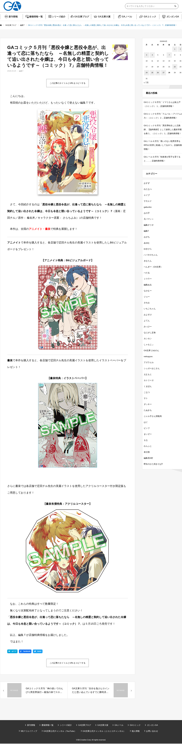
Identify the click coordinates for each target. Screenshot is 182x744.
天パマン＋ (149, 219)
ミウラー (148, 279)
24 (146, 72)
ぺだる (147, 273)
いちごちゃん (150, 308)
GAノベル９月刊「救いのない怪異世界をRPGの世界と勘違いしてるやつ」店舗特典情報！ (163, 145)
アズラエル (149, 362)
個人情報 (136, 731)
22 (175, 67)
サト (146, 398)
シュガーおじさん (152, 368)
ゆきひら (148, 249)
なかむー (148, 291)
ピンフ (147, 428)
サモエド (148, 201)
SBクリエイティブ (29, 731)
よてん (147, 320)
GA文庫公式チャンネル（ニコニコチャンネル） (104, 731)
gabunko (148, 207)
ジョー (147, 297)
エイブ (147, 195)
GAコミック (150, 16)
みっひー (148, 326)
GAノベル (127, 16)
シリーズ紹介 (59, 16)
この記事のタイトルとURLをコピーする (67, 83)
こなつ (147, 392)
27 (163, 72)
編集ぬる (148, 285)
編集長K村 (148, 458)
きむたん (148, 261)
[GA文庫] (12, 6)
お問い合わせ (152, 731)
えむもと (148, 374)
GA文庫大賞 (104, 16)
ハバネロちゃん (151, 255)
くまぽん (148, 386)
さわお (147, 302)
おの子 (147, 213)
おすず (147, 183)
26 (158, 72)
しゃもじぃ (149, 344)
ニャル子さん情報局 (153, 416)
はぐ (146, 422)
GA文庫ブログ (81, 16)
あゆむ (147, 243)
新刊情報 (13, 16)
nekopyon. (148, 356)
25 (152, 72)
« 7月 (146, 82)
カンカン (148, 338)
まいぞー (148, 434)
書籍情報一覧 (36, 16)
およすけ (148, 314)
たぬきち (148, 410)
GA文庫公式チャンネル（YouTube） (60, 731)
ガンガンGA (173, 16)
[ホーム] (1, 25)
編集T (21, 71)
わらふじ (148, 446)
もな (146, 440)
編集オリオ (149, 225)
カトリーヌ (149, 380)
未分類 (147, 452)
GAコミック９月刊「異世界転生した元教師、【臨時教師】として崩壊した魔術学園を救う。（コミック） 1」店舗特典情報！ (163, 129)
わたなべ (148, 189)
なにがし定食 (150, 332)
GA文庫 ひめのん (151, 350)
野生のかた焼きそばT (153, 464)
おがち (147, 237)
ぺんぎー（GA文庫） (153, 267)
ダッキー (148, 404)
